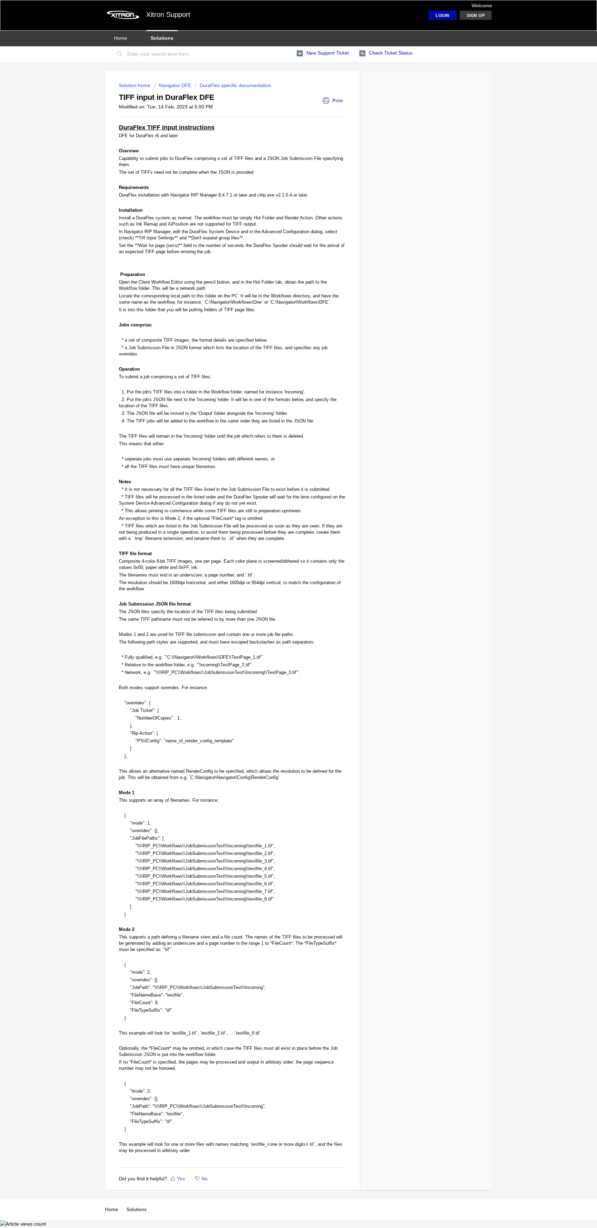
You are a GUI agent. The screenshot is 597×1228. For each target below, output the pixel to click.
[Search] (120, 54)
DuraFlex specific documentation (235, 85)
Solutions (162, 38)
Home (120, 38)
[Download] (285, 540)
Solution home (135, 85)
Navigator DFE (175, 85)
